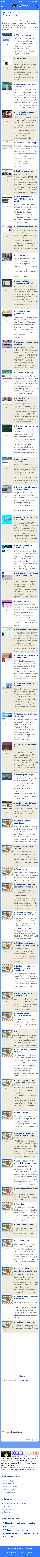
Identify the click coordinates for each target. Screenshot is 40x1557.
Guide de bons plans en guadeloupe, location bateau (26, 944)
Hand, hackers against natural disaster (24, 113)
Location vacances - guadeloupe (24, 822)
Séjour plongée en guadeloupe (23, 546)
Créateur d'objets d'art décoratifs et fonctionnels (25, 886)
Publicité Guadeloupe (9, 1492)
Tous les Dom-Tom (31, 2)
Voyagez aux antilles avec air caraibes (26, 715)
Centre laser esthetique (26, 227)
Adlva (18, 1031)
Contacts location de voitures (24, 684)
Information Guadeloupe (10, 1489)
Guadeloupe (30, 1553)
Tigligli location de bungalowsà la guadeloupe (25, 1270)
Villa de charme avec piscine (16, 1530)
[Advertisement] (20, 1354)
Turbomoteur (21, 869)
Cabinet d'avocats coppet (27, 143)
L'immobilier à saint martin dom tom (26, 343)
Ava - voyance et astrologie (22, 460)
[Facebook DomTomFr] (1, 2)
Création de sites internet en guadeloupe (26, 656)
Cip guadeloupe (22, 1240)
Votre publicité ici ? (20, 1376)
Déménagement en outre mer (26, 1190)
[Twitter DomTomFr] (4, 2)
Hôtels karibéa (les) (24, 1225)
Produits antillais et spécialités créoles (23, 994)
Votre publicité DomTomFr (20, 1555)
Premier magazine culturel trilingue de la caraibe (23, 199)
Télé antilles (21, 58)
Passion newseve (23, 601)
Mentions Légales (11, 1553)
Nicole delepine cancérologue (21, 399)
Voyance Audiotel (8, 1509)
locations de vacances (8, 1470)
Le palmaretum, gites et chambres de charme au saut (25, 1082)
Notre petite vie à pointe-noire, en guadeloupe (26, 574)
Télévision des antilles (25, 35)
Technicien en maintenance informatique (21, 1533)
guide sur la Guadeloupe (30, 1459)
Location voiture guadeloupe (22, 312)
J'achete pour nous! (24, 171)
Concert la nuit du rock (14, 1537)
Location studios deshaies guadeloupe (26, 1298)
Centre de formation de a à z (26, 745)
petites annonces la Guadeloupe (20, 1467)
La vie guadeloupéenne (26, 1322)
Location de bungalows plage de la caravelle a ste (25, 914)
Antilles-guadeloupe (24, 775)
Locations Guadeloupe (9, 1487)
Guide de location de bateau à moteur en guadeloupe (24, 968)
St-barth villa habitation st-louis (25, 1051)
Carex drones (22, 255)
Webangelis (6, 1512)
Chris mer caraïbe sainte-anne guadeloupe (26, 488)
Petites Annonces (8, 1484)
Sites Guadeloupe (8, 1481)
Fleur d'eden (21, 1204)
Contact (19, 2)
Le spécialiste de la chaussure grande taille (24, 282)
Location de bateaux (25, 372)
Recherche (9, 1527)
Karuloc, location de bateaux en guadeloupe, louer (24, 1135)
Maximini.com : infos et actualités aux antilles (25, 804)
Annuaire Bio (6, 1506)
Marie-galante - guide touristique (24, 847)
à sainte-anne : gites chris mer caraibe (26, 518)
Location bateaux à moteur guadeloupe (23, 1015)
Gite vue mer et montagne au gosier (26, 427)
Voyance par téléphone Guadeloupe (14, 1503)
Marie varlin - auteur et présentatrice (25, 85)
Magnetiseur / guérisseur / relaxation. (20, 1523)
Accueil (10, 12)
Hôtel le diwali (22, 1113)
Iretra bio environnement (27, 629)
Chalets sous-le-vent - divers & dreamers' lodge (25, 1162)
